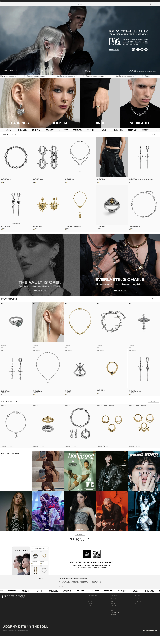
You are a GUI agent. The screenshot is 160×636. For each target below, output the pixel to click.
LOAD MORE (80, 534)
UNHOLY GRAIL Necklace (6, 179)
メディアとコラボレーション (140, 601)
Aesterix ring (132, 344)
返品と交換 (113, 603)
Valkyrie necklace (37, 391)
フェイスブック (90, 603)
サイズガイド (113, 605)
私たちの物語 (137, 598)
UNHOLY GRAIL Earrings (38, 179)
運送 (112, 601)
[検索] (147, 4)
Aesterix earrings (5, 391)
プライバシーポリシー (115, 612)
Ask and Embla (9, 630)
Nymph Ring (3, 344)
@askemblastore (80, 540)
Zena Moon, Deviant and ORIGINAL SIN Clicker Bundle (141, 445)
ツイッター (90, 605)
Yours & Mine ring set (38, 445)
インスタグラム (90, 598)
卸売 (135, 603)
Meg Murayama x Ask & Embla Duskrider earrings (141, 179)
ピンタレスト (90, 601)
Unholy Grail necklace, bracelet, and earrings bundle (78, 445)
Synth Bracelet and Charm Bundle (9, 445)
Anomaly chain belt (101, 179)
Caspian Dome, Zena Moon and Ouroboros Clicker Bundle (111, 445)
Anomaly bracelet (101, 344)
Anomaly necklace (69, 344)
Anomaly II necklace (69, 179)
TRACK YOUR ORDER (115, 616)
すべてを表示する (153, 134)
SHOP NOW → (31, 76)
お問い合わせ (113, 598)
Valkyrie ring (68, 391)
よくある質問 (113, 614)
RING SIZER (113, 607)
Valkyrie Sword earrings (135, 391)
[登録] (23, 602)
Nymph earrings (36, 344)
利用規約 (112, 610)
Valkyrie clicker (101, 390)
